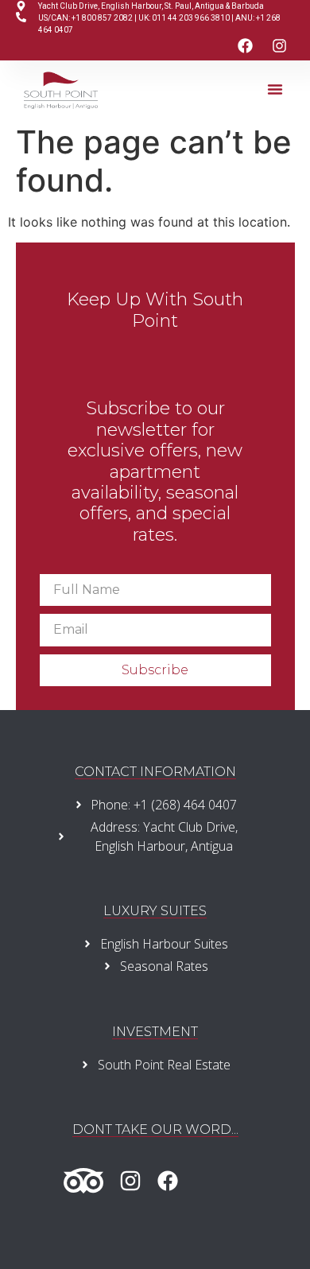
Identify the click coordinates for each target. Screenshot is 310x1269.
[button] (275, 89)
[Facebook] (246, 45)
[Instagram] (280, 45)
